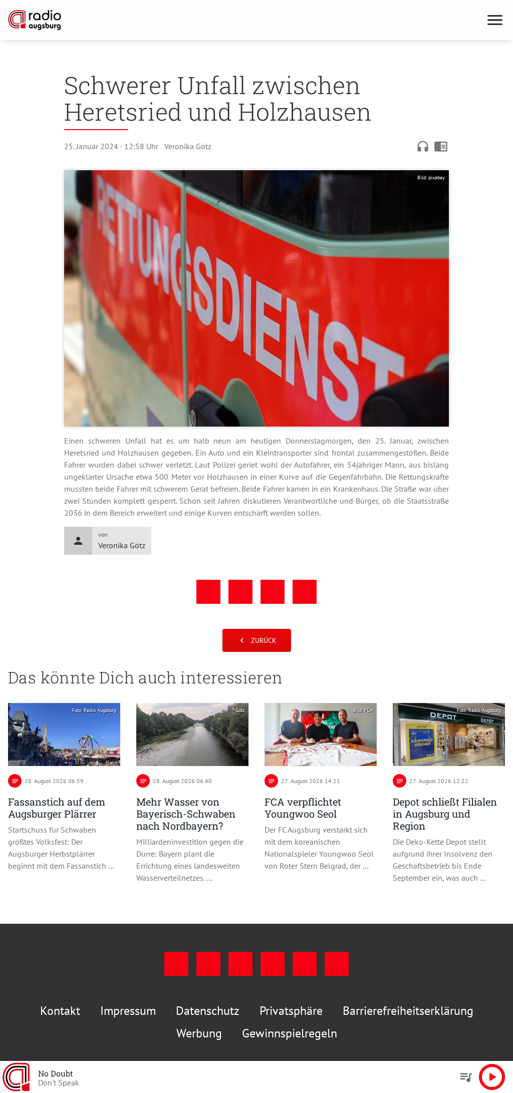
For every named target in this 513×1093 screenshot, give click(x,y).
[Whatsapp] (337, 964)
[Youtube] (240, 964)
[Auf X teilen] (240, 592)
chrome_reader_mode (441, 146)
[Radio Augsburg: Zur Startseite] (244, 20)
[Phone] (305, 964)
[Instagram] (208, 964)
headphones (423, 146)
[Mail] (273, 964)
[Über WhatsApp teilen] (273, 592)
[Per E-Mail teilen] (305, 592)
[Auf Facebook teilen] (208, 592)
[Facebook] (176, 964)
